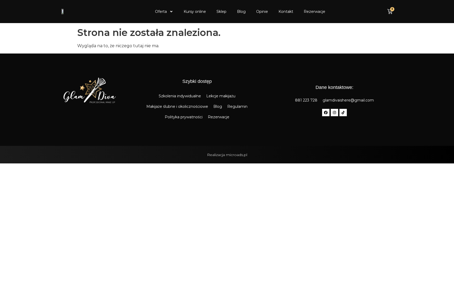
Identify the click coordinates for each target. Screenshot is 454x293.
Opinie (262, 11)
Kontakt (285, 11)
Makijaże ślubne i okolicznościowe (177, 106)
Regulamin (237, 106)
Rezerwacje (314, 11)
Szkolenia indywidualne (180, 96)
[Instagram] (334, 112)
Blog (241, 11)
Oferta (161, 11)
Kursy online (195, 11)
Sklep (221, 11)
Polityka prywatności (184, 117)
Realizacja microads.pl (227, 154)
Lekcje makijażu (220, 96)
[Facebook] (325, 112)
